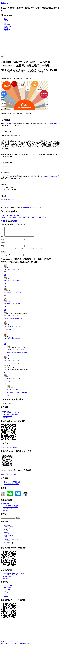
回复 (5, 275)
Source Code (7, 543)
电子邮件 (3, 242)
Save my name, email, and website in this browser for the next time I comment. (22, 248)
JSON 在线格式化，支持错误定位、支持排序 (13, 573)
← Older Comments (6, 403)
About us (6, 27)
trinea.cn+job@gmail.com (50, 123)
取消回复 (14, 221)
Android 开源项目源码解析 (11, 484)
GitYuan (6, 592)
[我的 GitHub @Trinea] (25, 496)
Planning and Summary (10, 539)
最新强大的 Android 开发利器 (9, 474)
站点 (2, 245)
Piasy (5, 591)
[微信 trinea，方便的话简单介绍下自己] (10, 496)
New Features (7, 533)
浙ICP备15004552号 (25, 643)
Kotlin (5, 532)
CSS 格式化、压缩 (7, 416)
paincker (6, 596)
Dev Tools (6, 20)
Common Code (8, 526)
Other (34, 207)
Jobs (31, 207)
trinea (17, 125)
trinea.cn (16, 641)
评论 (2, 236)
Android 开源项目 (8, 586)
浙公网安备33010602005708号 (9, 643)
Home (5, 19)
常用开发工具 (7, 587)
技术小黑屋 (7, 589)
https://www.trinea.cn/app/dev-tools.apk (14, 318)
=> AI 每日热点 (5, 411)
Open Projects (7, 26)
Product (6, 541)
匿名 (4, 221)
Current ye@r (4, 255)
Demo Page (7, 29)
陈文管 (6, 594)
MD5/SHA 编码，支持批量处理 (10, 414)
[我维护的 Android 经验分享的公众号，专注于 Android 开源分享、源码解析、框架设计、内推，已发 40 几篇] (7, 466)
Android (6, 21)
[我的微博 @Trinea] (3, 496)
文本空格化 (5, 417)
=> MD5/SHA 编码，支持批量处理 (9, 575)
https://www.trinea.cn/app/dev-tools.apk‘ (17, 392)
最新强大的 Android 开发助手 (9, 447)
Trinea (4, 3)
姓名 (2, 239)
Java (5, 23)
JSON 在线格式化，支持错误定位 (11, 412)
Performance (7, 24)
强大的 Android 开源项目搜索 (12, 482)
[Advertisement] (30, 43)
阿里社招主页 (8, 123)
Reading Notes (7, 542)
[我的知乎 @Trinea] (18, 496)
